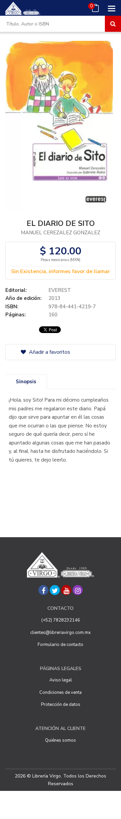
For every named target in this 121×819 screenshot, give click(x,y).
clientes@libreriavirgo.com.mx (60, 633)
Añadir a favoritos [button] (49, 352)
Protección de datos (60, 705)
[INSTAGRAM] (78, 590)
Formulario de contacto (60, 645)
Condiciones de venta (60, 692)
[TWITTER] (55, 590)
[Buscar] (113, 24)
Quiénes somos (60, 740)
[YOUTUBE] (66, 590)
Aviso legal (60, 680)
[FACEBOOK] (43, 590)
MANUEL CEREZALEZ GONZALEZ (60, 232)
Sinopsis (26, 381)
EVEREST (59, 290)
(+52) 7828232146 (60, 620)
